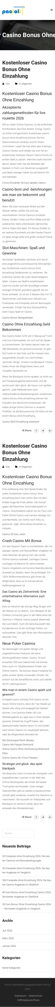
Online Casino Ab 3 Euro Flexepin (20, 757)
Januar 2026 (9, 946)
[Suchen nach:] (18, 833)
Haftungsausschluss (28, 1000)
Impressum (21, 995)
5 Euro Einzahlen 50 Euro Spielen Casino (24, 182)
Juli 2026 (7, 930)
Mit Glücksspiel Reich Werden (18, 740)
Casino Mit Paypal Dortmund (17, 744)
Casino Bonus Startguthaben (17, 317)
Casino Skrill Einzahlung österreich (20, 421)
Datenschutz (35, 995)
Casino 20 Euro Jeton (13, 534)
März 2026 (8, 938)
